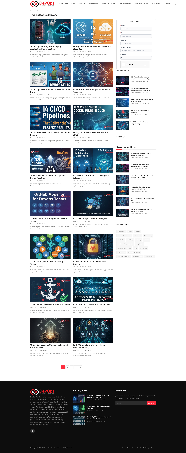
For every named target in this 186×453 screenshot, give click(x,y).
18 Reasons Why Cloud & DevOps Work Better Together (48, 176)
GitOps (130, 231)
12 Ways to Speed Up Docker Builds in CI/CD (90, 133)
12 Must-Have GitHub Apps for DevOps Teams (48, 219)
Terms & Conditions (129, 448)
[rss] (32, 431)
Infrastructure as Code (124, 236)
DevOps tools (149, 256)
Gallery (82, 4)
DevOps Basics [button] (70, 4)
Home (61, 4)
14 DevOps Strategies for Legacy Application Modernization (45, 47)
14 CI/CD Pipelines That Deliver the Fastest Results (50, 133)
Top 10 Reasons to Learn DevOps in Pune (142, 199)
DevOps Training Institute (125, 244)
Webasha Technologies (124, 248)
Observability (148, 236)
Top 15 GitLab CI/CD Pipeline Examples (139, 111)
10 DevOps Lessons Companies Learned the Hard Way (49, 346)
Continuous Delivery (123, 256)
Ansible (147, 240)
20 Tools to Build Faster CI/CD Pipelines (91, 304)
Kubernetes (121, 231)
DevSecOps (121, 240)
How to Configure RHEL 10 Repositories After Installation (140, 89)
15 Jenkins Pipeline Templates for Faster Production (92, 90)
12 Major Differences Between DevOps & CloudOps (92, 47)
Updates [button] (168, 4)
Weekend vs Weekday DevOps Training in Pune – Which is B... (140, 165)
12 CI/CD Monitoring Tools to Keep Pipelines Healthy (89, 346)
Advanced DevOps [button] (141, 4)
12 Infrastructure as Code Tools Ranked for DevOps (98, 396)
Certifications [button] (125, 4)
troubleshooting (137, 256)
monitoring (143, 248)
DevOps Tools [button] (93, 4)
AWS (135, 248)
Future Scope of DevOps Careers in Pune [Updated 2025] (142, 177)
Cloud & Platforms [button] (109, 4)
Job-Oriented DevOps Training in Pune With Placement (141, 154)
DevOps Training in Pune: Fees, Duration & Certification (140, 188)
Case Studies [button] (156, 4)
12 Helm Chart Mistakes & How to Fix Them (50, 304)
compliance (139, 244)
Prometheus (121, 252)
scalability (130, 240)
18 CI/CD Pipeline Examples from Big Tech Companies (142, 100)
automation (137, 236)
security (139, 240)
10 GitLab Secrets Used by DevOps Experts (89, 262)
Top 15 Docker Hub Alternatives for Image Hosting (141, 123)
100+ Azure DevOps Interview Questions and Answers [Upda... (141, 78)
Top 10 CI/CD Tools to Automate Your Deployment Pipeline (100, 418)
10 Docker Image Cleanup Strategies (90, 218)
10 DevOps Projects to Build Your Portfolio (98, 407)
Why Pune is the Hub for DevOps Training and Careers (141, 210)
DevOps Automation (134, 252)
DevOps (137, 231)
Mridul (32, 52)
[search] (175, 4)
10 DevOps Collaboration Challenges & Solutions (91, 176)
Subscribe (151, 403)
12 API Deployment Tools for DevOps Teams (47, 262)
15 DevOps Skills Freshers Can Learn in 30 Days (50, 90)
